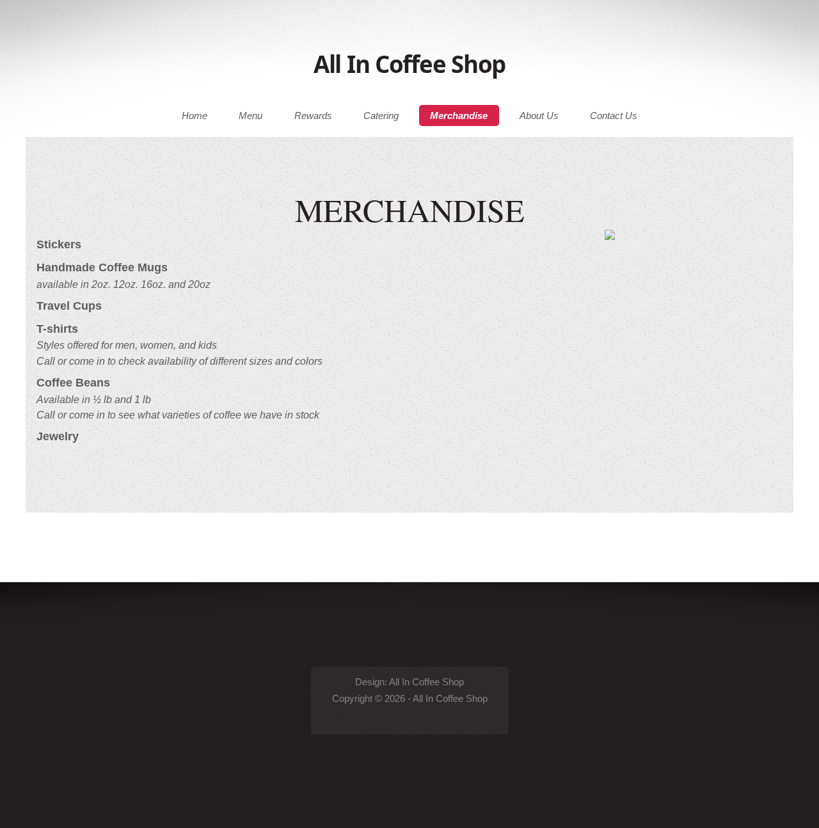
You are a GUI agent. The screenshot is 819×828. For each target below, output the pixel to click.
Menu (250, 116)
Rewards (313, 116)
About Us (539, 116)
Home (194, 116)
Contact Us (613, 116)
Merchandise (459, 116)
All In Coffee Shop (409, 64)
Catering (381, 116)
